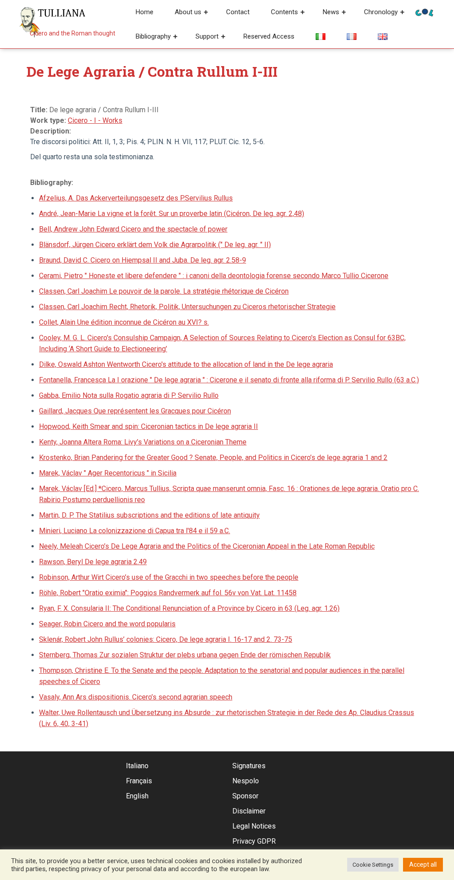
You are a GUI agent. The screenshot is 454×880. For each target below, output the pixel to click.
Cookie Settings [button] (372, 864)
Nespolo (245, 781)
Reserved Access (268, 36)
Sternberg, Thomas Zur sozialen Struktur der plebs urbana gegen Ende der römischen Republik (185, 655)
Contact (238, 12)
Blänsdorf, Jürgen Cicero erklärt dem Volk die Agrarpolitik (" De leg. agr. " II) (155, 244)
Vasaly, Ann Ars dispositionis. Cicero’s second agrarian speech (135, 697)
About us (188, 12)
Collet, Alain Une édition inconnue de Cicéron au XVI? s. (124, 322)
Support (207, 36)
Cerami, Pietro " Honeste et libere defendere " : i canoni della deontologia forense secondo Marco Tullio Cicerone (213, 275)
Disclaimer (249, 811)
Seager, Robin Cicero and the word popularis (107, 624)
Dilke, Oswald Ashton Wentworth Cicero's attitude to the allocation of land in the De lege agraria (186, 364)
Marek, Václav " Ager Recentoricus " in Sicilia (107, 473)
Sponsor (245, 796)
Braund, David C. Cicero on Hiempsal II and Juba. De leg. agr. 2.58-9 (142, 260)
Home (144, 12)
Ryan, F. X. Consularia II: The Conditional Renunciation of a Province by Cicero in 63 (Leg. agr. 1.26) (189, 608)
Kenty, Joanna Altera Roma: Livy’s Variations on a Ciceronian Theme (143, 442)
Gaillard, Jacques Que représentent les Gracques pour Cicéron (135, 411)
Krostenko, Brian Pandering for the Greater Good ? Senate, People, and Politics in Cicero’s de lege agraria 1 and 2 (213, 457)
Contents (284, 12)
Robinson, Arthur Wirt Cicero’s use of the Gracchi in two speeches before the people (168, 577)
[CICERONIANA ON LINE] (424, 12)
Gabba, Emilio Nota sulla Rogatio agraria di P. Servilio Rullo (129, 395)
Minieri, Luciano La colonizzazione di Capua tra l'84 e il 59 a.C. (134, 530)
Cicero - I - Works (95, 120)
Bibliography (153, 36)
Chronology (381, 12)
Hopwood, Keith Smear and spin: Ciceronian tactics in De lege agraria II (148, 426)
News (331, 12)
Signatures (249, 766)
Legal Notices (254, 826)
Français (139, 781)
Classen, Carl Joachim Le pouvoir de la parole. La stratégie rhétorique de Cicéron (164, 291)
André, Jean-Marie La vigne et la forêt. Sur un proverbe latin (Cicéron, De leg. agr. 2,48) (171, 213)
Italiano (137, 766)
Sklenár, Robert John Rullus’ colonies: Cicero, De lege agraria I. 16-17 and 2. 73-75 (165, 639)
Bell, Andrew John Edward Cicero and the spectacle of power (133, 229)
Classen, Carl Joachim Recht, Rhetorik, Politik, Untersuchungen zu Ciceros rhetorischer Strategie (187, 306)
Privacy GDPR (254, 841)
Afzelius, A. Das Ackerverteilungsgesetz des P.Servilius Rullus (136, 198)
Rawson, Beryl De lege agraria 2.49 (93, 562)
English (137, 796)
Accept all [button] (423, 864)
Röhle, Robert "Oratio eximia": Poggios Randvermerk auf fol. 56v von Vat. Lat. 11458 (168, 593)
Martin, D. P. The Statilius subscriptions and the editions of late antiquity (149, 515)
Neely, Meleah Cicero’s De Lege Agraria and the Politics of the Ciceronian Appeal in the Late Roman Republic (207, 546)
